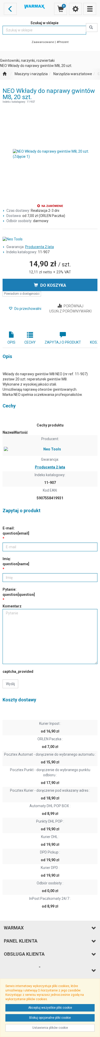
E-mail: (16, 530)
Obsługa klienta (24, 954)
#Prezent (63, 42)
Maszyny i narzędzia (31, 74)
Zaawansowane (43, 42)
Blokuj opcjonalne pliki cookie (50, 1017)
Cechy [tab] (30, 342)
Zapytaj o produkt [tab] (63, 342)
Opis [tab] (11, 342)
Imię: (16, 561)
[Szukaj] (91, 27)
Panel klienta (20, 941)
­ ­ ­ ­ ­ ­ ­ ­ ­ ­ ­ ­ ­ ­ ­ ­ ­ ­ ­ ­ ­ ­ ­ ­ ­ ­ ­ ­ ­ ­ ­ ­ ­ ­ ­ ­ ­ (22, 970)
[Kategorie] (89, 9)
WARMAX (14, 927)
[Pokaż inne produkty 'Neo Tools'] (50, 239)
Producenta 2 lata (39, 247)
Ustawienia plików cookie (50, 1028)
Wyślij (10, 684)
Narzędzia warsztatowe (72, 74)
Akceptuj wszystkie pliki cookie (50, 1007)
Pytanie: (19, 592)
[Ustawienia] (75, 9)
